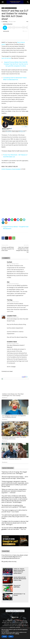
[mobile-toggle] (2, 2)
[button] (28, 2)
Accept (4, 636)
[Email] (21, 219)
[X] (6, 219)
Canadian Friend (11, 315)
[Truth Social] (9, 219)
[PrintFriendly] (24, 219)
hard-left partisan (6, 58)
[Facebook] (3, 219)
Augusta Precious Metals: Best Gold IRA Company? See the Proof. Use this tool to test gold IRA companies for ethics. (16, 64)
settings (17, 633)
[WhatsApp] (13, 238)
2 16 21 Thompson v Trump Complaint (11, 169)
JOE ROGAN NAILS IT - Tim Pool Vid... (19, 594)
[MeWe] (3, 222)
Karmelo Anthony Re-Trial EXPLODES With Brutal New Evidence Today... (20, 578)
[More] (6, 222)
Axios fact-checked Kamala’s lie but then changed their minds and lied (22, 250)
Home (3, 5)
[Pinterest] (10, 238)
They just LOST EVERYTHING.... (17, 586)
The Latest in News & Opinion (10, 8)
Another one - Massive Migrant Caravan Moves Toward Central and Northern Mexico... (19, 570)
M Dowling (5, 21)
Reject (11, 636)
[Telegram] (18, 219)
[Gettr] (15, 219)
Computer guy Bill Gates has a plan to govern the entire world (8, 249)
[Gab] (12, 219)
